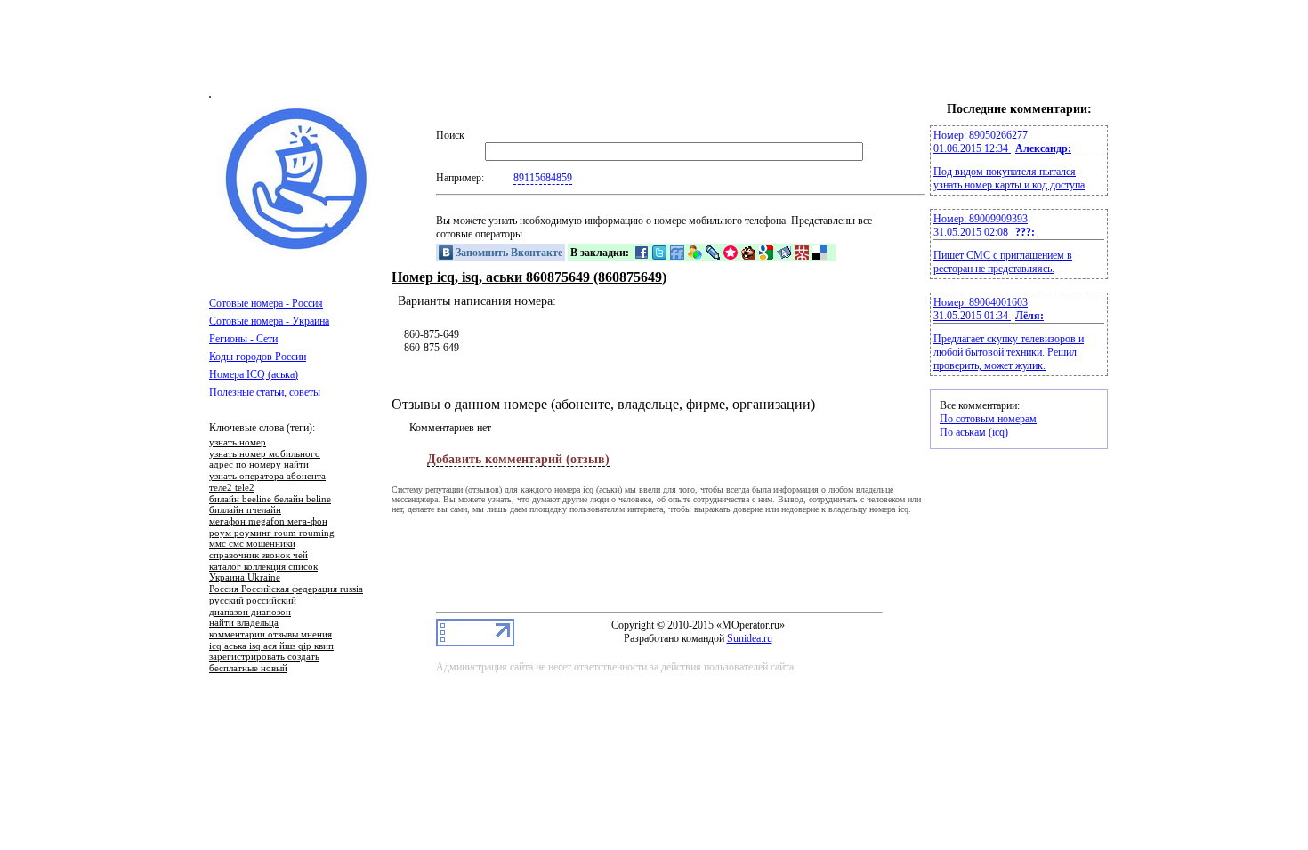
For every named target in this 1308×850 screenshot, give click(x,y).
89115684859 (542, 178)
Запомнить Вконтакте (507, 252)
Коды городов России (257, 356)
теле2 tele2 (231, 488)
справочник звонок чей (258, 555)
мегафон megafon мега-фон (268, 521)
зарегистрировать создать (264, 657)
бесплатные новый (248, 668)
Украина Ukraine (244, 577)
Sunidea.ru (749, 638)
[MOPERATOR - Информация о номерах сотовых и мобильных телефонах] (298, 249)
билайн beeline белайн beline (270, 499)
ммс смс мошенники (252, 544)
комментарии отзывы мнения (270, 634)
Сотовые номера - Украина (269, 321)
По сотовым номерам (988, 419)
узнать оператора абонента (267, 476)
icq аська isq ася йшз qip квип (271, 646)
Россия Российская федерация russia (286, 589)
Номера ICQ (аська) (253, 374)
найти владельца (244, 623)
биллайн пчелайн (245, 510)
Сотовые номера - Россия (266, 303)
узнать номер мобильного (264, 454)
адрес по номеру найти (259, 465)
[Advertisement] (654, 56)
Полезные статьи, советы (264, 392)
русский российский (252, 601)
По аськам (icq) (974, 432)
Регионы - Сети (243, 339)
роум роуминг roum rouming (272, 533)
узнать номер (237, 442)
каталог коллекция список (263, 567)
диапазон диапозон (250, 612)
